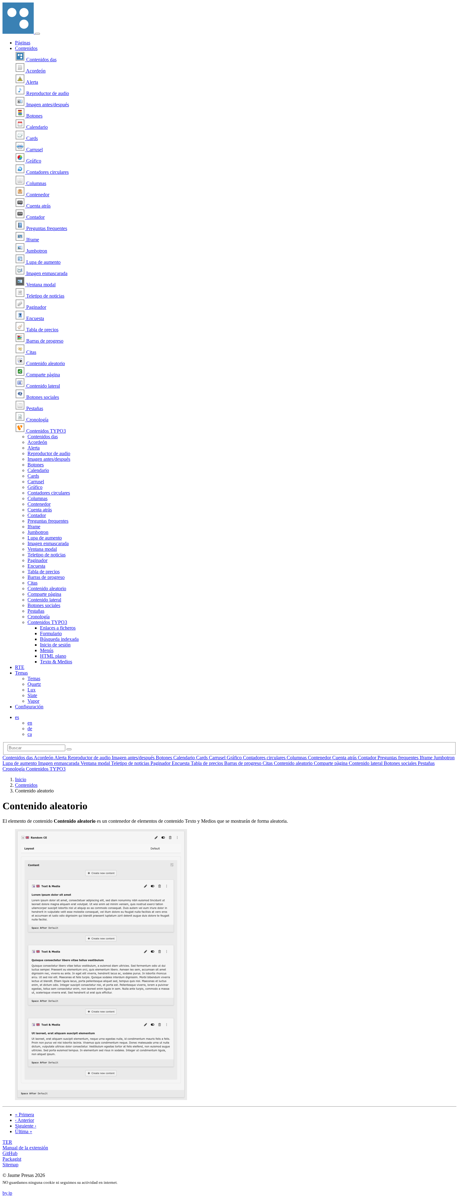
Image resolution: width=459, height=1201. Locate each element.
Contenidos (26, 48)
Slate (32, 695)
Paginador (35, 307)
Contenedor (37, 194)
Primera (24, 1114)
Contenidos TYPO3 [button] (47, 622)
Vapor (33, 701)
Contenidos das (41, 59)
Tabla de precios (41, 329)
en (29, 723)
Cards (31, 138)
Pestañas (34, 408)
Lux (31, 689)
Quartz (34, 684)
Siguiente (25, 1125)
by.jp (7, 1193)
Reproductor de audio (47, 93)
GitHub (9, 1153)
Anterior (24, 1120)
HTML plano (53, 656)
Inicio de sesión (55, 644)
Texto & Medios (56, 661)
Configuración (29, 706)
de (29, 728)
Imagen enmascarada (46, 273)
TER (7, 1142)
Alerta (31, 82)
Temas (21, 673)
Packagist (11, 1159)
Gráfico (33, 160)
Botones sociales (42, 397)
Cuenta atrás (38, 206)
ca (29, 734)
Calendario (36, 127)
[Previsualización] (101, 1098)
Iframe (32, 239)
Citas (30, 352)
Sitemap (10, 1164)
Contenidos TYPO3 (45, 431)
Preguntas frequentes (46, 228)
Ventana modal (40, 284)
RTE (19, 667)
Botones (33, 115)
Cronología (36, 419)
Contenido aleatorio (45, 363)
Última (23, 1131)
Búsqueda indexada (59, 639)
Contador (35, 217)
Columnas (35, 183)
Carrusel (34, 149)
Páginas (22, 42)
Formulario (51, 633)
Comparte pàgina (42, 374)
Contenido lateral (42, 386)
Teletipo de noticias (44, 296)
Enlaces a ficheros (58, 628)
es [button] (17, 717)
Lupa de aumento (43, 262)
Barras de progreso (44, 341)
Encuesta (34, 318)
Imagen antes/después (47, 104)
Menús (46, 650)
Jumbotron (36, 251)
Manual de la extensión (25, 1147)
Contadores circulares (47, 172)
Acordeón (35, 70)
